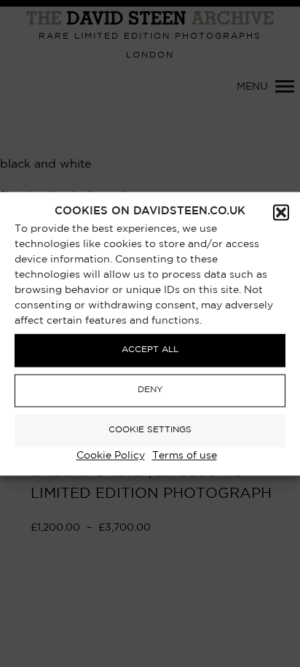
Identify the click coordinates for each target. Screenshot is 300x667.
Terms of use (184, 455)
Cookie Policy (110, 455)
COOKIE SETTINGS (150, 430)
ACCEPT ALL (150, 350)
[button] (281, 212)
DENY (150, 390)
